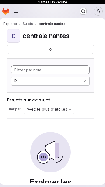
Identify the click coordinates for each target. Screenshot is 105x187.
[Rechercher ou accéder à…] (83, 11)
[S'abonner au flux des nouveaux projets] (50, 49)
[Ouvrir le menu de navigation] (15, 11)
